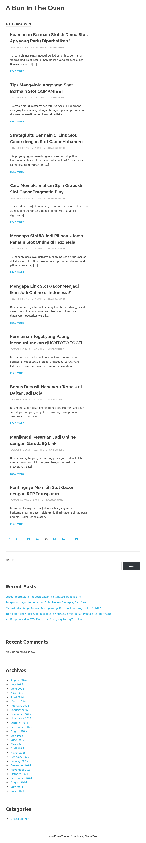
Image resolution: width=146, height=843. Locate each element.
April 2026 (17, 697)
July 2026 (17, 684)
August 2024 (19, 782)
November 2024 (21, 769)
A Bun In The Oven (35, 8)
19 (76, 538)
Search (10, 559)
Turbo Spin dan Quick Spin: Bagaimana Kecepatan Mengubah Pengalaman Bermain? (58, 613)
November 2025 (21, 718)
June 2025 (17, 739)
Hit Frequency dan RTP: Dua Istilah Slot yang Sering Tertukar (44, 619)
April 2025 (17, 748)
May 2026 (17, 692)
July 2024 (17, 786)
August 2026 (19, 680)
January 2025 (19, 761)
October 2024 (19, 773)
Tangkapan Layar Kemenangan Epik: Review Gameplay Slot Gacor (47, 602)
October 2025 (19, 722)
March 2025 (18, 752)
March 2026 (18, 701)
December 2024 (21, 765)
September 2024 (21, 778)
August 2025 (19, 731)
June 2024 (17, 791)
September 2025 (21, 727)
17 (63, 538)
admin (40, 47)
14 (37, 538)
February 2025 (20, 756)
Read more (17, 71)
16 (54, 538)
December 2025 (21, 714)
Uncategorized (57, 47)
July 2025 (17, 735)
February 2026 (20, 705)
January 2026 (19, 709)
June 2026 (17, 688)
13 (28, 538)
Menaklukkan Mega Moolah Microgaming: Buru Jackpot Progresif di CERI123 (54, 608)
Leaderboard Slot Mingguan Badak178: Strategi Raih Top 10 (43, 596)
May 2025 (17, 744)
